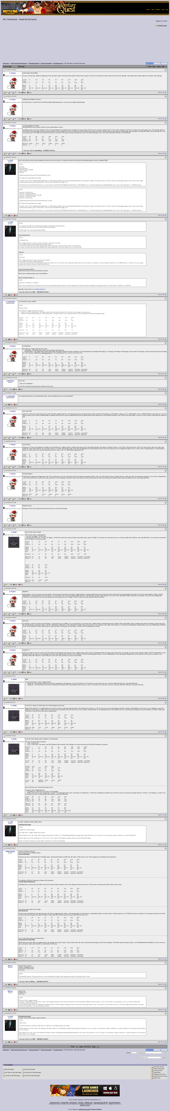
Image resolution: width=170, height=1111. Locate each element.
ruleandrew (10, 381)
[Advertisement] (85, 44)
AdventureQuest (54, 1102)
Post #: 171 (161, 844)
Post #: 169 (161, 732)
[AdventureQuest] (34, 63)
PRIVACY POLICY (85, 1105)
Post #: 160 (161, 437)
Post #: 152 (161, 118)
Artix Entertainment (114, 1102)
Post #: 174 (161, 1009)
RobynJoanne (10, 851)
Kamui (13, 73)
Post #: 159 (161, 404)
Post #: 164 (161, 584)
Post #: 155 (161, 294)
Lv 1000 (10, 160)
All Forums (6, 63)
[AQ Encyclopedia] (46, 63)
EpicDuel (80, 1102)
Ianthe (15, 532)
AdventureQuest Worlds (101, 1102)
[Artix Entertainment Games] (19, 63)
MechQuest (73, 1102)
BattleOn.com (88, 1102)
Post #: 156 (161, 339)
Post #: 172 (161, 959)
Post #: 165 (161, 613)
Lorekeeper (11, 301)
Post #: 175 (161, 1042)
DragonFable (64, 1102)
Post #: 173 (161, 984)
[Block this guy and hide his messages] (29, 92)
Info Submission (58, 63)
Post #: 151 (161, 92)
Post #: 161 (161, 466)
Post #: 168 (161, 698)
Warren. (10, 966)
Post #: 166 (161, 643)
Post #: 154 (161, 215)
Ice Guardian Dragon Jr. (39, 289)
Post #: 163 (161, 525)
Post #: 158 (161, 389)
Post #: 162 (161, 498)
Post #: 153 (161, 153)
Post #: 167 (161, 672)
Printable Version (162, 25)
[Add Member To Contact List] (23, 92)
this (31, 270)
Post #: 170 (161, 815)
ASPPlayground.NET (85, 1109)
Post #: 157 (161, 373)
